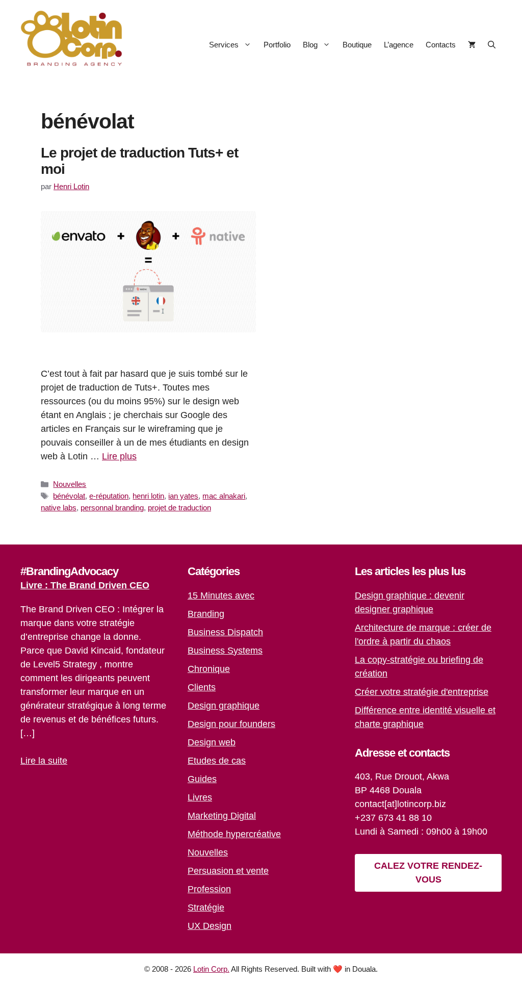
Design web (212, 742)
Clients (202, 687)
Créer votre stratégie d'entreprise (421, 692)
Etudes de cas (217, 761)
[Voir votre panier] (472, 45)
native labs (58, 507)
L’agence (398, 44)
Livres (200, 797)
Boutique (357, 44)
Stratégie (206, 907)
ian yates (183, 495)
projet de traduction (179, 507)
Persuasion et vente (228, 871)
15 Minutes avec (221, 595)
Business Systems (225, 650)
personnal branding (112, 507)
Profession (209, 889)
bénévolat (69, 495)
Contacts (441, 44)
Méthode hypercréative (234, 834)
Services (224, 44)
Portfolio (277, 44)
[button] (492, 45)
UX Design (209, 926)
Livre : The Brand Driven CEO (84, 585)
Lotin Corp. (211, 969)
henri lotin (148, 495)
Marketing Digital (222, 816)
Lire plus (119, 456)
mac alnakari (223, 495)
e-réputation (108, 495)
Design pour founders (231, 724)
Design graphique (223, 706)
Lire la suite (43, 761)
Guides (202, 779)
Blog (310, 44)
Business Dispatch (225, 632)
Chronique (209, 669)
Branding (206, 614)
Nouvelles (69, 484)
